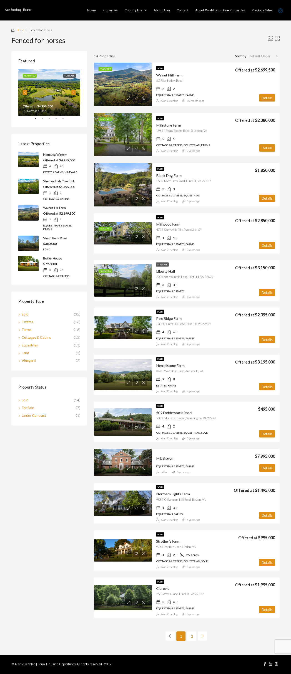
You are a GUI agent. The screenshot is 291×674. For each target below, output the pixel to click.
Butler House (52, 258)
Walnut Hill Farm (169, 75)
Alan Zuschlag (169, 100)
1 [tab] (38, 120)
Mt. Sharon (164, 458)
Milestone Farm (168, 125)
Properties (110, 10)
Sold (160, 68)
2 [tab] (45, 120)
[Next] (202, 636)
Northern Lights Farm (173, 494)
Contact (182, 10)
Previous (25, 92)
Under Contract (34, 415)
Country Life (133, 10)
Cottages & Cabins (36, 337)
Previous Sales (262, 10)
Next (73, 92)
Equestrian (30, 345)
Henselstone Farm (170, 365)
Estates (27, 322)
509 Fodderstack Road (174, 412)
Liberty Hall (165, 271)
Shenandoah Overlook (59, 181)
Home (91, 10)
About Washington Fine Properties (220, 10)
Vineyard (29, 360)
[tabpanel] (49, 92)
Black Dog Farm (169, 175)
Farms (26, 329)
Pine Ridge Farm (169, 318)
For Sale (162, 264)
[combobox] (263, 56)
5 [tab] (65, 120)
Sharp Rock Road (55, 238)
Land (25, 353)
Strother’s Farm (168, 541)
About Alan (162, 10)
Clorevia (162, 588)
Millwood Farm (168, 224)
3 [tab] (51, 120)
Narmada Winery (55, 154)
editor (164, 472)
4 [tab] (58, 120)
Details (267, 98)
